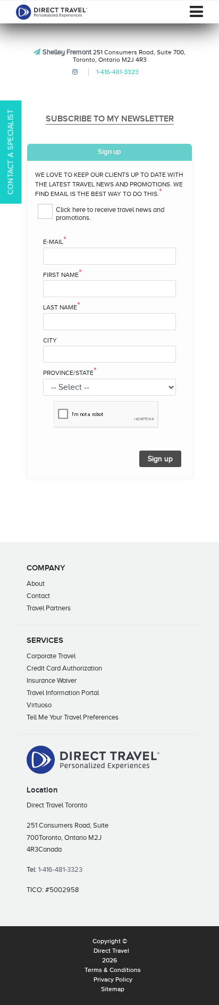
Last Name (61, 307)
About (36, 583)
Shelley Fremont (67, 52)
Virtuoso (39, 705)
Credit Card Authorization (64, 668)
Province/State (70, 372)
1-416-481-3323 (117, 72)
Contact (38, 596)
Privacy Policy (113, 980)
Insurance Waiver (52, 680)
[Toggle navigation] (196, 12)
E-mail (54, 241)
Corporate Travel (51, 656)
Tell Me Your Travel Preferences (73, 717)
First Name (62, 274)
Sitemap (112, 989)
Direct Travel (111, 951)
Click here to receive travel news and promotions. (110, 214)
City (50, 340)
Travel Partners (49, 608)
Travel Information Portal (63, 693)
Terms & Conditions (113, 970)
